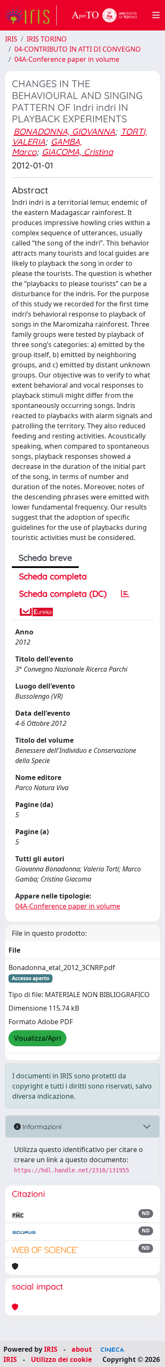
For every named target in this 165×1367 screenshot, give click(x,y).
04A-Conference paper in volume (66, 59)
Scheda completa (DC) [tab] (63, 593)
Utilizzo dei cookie (61, 1359)
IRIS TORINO (47, 39)
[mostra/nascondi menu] (156, 15)
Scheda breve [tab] (45, 557)
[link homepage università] (104, 15)
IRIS (11, 39)
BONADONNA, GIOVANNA (64, 131)
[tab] (125, 594)
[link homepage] (31, 15)
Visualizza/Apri (37, 1038)
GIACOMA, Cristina (77, 151)
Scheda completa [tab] (53, 576)
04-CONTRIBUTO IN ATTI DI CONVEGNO (77, 49)
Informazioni (41, 1126)
